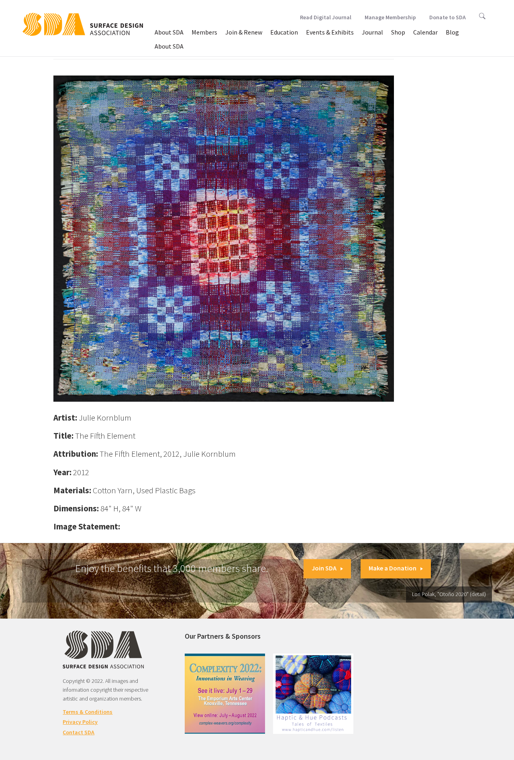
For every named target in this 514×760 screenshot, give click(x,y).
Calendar (425, 32)
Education (284, 32)
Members (204, 32)
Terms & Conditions (87, 711)
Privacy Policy (80, 721)
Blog (452, 32)
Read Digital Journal (325, 17)
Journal (372, 32)
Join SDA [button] (324, 568)
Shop (398, 32)
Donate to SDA (447, 17)
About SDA (169, 32)
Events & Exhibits (330, 32)
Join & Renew (243, 32)
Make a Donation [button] (392, 568)
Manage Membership (390, 17)
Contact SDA (78, 732)
